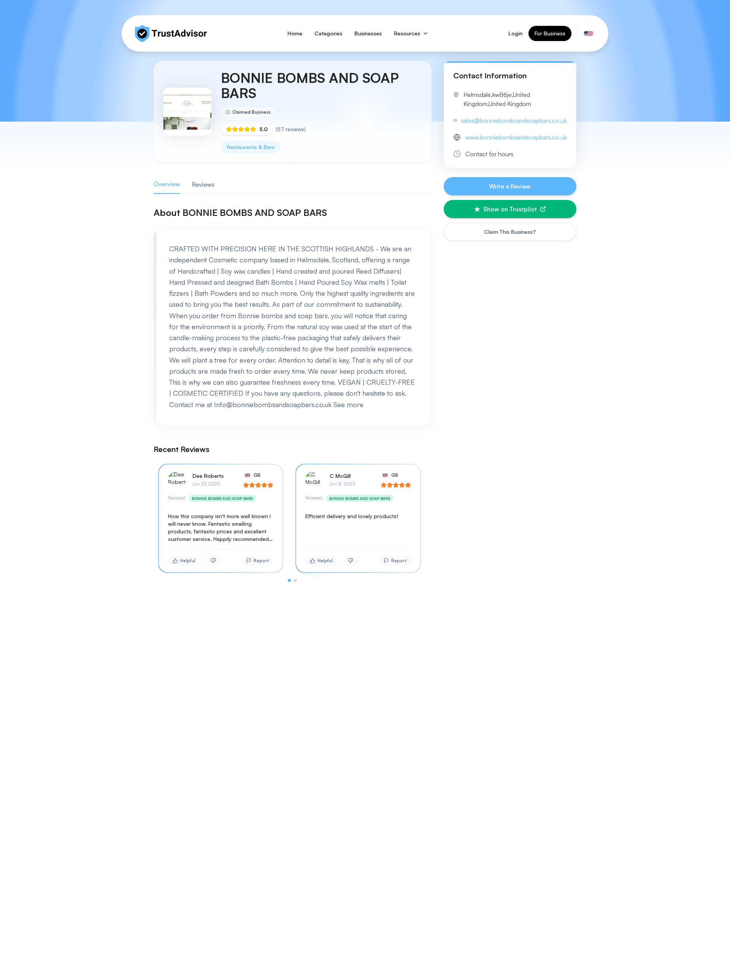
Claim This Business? (510, 231)
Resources (407, 33)
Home (294, 33)
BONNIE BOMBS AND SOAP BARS (222, 498)
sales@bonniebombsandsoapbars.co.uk (514, 120)
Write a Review (510, 186)
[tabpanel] (293, 394)
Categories (328, 33)
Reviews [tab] (203, 184)
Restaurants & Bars (251, 147)
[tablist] (293, 184)
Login (515, 33)
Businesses (368, 33)
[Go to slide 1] (289, 580)
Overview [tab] (167, 184)
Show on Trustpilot (510, 209)
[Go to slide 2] (295, 580)
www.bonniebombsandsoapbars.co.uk (516, 137)
